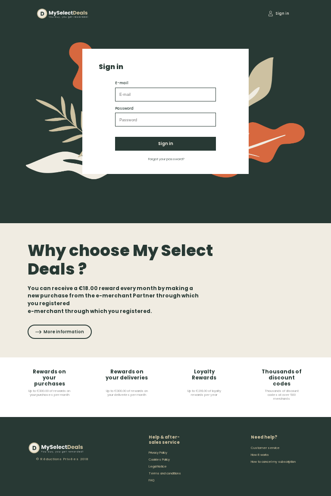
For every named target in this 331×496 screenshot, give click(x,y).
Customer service (265, 447)
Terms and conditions (165, 473)
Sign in (165, 143)
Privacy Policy (158, 452)
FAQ (151, 480)
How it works (260, 454)
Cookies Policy (159, 459)
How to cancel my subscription (273, 461)
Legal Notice (158, 466)
